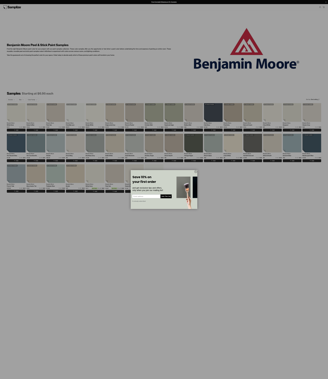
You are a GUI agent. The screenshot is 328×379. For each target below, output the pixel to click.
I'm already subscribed (139, 201)
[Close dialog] (195, 171)
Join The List (166, 196)
